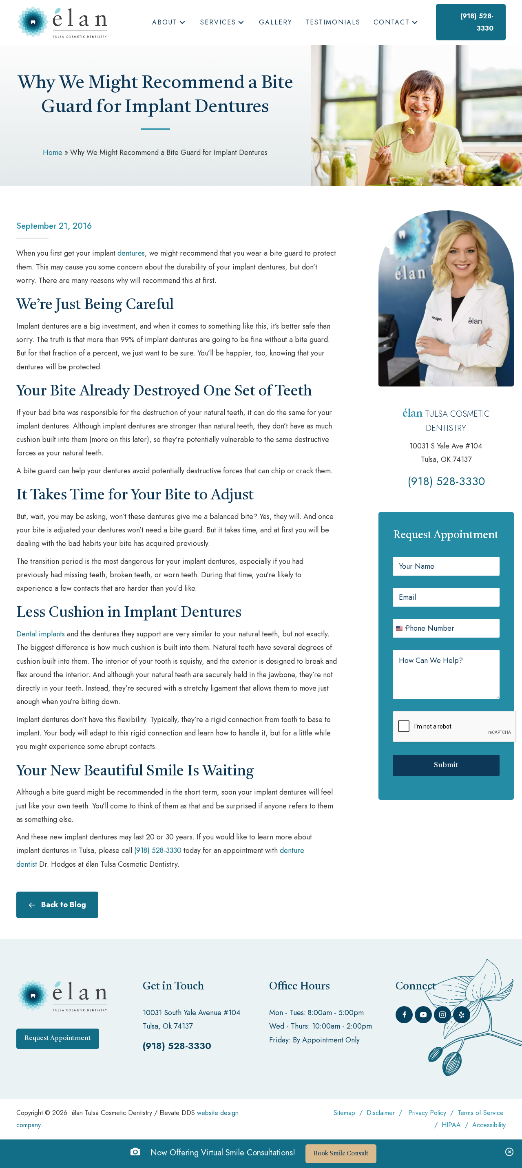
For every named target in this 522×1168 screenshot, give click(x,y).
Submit (446, 765)
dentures (131, 253)
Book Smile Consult (341, 1154)
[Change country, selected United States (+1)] (401, 628)
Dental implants (40, 634)
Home (52, 152)
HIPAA (452, 1125)
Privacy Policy (427, 1112)
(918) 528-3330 (157, 850)
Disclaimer (381, 1112)
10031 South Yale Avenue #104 (192, 1012)
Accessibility (489, 1125)
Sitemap (344, 1112)
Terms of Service (481, 1112)
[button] (182, 22)
